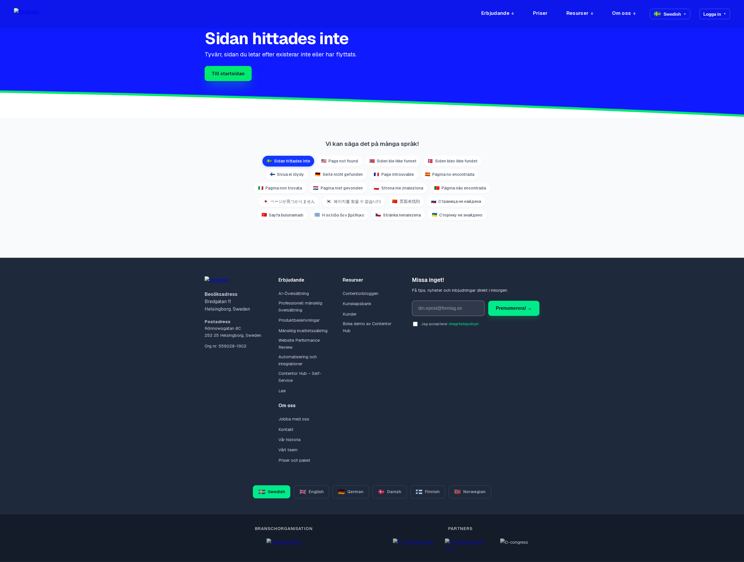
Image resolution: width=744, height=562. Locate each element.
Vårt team (287, 449)
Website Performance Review (299, 344)
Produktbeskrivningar (298, 320)
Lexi (281, 390)
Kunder (350, 314)
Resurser (577, 13)
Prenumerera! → (514, 308)
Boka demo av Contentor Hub (367, 327)
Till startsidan (228, 74)
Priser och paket (294, 460)
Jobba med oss (293, 419)
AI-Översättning (293, 293)
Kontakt (285, 429)
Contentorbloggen (360, 293)
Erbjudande (495, 13)
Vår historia (289, 439)
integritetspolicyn (464, 323)
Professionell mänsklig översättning (300, 306)
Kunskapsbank (357, 303)
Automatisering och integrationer (297, 360)
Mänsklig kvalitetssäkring (302, 330)
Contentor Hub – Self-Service (299, 377)
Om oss (621, 13)
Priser (540, 13)
